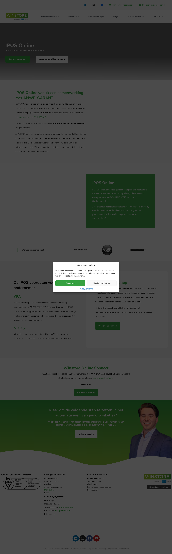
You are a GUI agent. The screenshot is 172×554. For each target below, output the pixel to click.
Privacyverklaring (86, 289)
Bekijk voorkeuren (101, 283)
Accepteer (70, 283)
